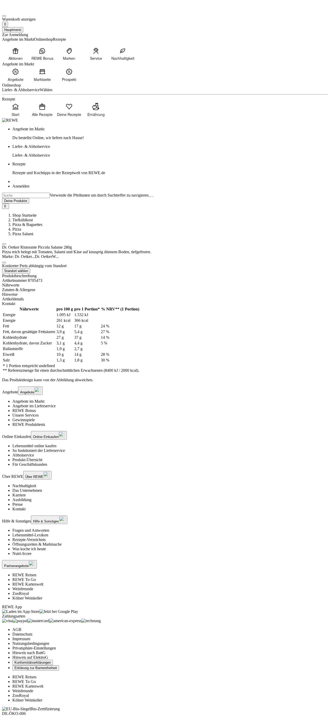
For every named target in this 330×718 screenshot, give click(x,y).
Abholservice (23, 455)
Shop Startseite (24, 215)
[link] (170, 133)
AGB (16, 629)
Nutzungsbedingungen (30, 643)
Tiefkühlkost (22, 220)
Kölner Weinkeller (27, 598)
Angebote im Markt (28, 401)
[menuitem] (15, 54)
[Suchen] (152, 196)
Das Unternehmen (27, 490)
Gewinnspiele (23, 420)
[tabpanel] (165, 340)
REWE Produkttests (28, 424)
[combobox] (26, 195)
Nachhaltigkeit (24, 486)
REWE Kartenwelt (27, 584)
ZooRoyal (20, 593)
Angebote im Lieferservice (34, 406)
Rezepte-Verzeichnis (29, 539)
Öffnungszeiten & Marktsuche (37, 544)
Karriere (19, 495)
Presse (17, 504)
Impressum (21, 639)
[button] (4, 244)
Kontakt (19, 509)
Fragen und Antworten (30, 530)
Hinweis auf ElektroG (30, 657)
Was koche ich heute (29, 549)
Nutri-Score (21, 553)
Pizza (16, 229)
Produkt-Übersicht (27, 460)
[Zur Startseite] (19, 10)
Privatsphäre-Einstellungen (34, 648)
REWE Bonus (24, 410)
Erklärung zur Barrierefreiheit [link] (35, 668)
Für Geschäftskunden (29, 464)
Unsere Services (25, 415)
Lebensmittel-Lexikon (30, 535)
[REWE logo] (10, 120)
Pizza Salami (22, 234)
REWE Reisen (24, 575)
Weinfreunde (22, 589)
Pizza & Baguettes (27, 224)
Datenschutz (22, 634)
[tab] (165, 285)
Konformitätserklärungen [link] (32, 662)
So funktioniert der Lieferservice (38, 450)
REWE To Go (24, 579)
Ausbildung (21, 499)
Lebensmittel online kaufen (34, 446)
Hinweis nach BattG (29, 653)
